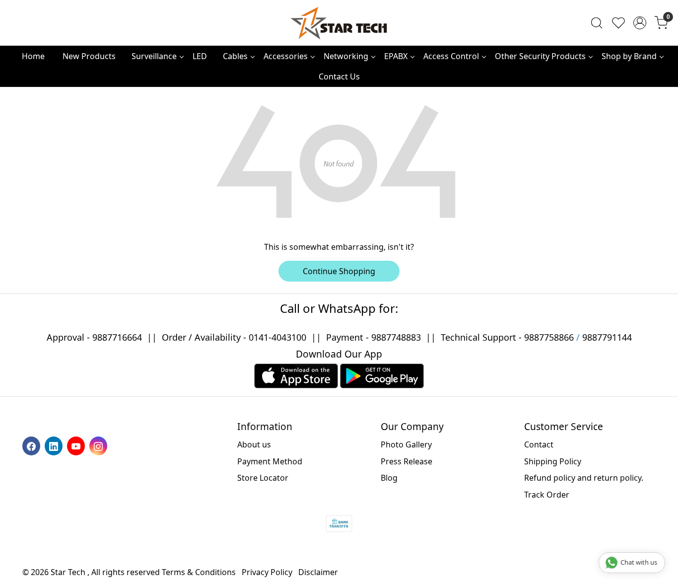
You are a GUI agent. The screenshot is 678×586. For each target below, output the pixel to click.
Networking (346, 56)
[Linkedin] (55, 445)
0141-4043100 (277, 337)
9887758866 (549, 337)
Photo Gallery (406, 444)
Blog (389, 477)
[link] (597, 23)
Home (33, 56)
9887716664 (117, 337)
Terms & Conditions (199, 572)
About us (254, 444)
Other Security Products (540, 56)
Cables (235, 56)
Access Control (451, 56)
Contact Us (339, 76)
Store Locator (262, 477)
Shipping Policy (552, 461)
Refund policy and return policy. (583, 477)
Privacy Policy (267, 572)
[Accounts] (639, 22)
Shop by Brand (629, 56)
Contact (538, 444)
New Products (89, 56)
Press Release (406, 461)
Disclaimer (318, 572)
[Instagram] (99, 445)
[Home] (339, 23)
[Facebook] (32, 445)
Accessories (286, 56)
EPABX (395, 56)
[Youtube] (77, 445)
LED (200, 56)
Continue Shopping (339, 271)
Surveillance (154, 56)
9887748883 (396, 337)
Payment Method (269, 461)
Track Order (546, 494)
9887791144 (607, 337)
